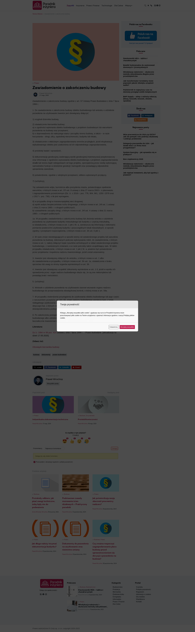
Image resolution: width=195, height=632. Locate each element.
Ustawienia (113, 327)
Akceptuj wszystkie (127, 327)
